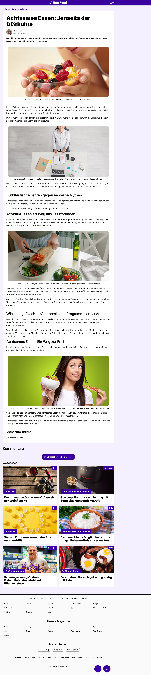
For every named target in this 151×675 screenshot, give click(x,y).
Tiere (28, 631)
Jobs (34, 657)
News (6, 604)
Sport (50, 604)
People (96, 604)
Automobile (75, 631)
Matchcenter (76, 604)
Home (7, 9)
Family (95, 627)
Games (73, 608)
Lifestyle (7, 612)
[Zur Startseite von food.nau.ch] (58, 2)
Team (26, 657)
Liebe (50, 627)
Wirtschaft (8, 608)
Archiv (50, 612)
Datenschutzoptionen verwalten (90, 657)
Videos (28, 608)
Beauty (6, 635)
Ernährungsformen (20, 9)
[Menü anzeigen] (112, 2)
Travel (50, 631)
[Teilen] (97, 668)
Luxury (73, 627)
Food (5, 631)
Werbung (17, 657)
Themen (29, 612)
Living (28, 627)
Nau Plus (51, 608)
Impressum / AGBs (67, 657)
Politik (28, 604)
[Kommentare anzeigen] (106, 668)
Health (6, 627)
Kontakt (41, 657)
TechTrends (97, 631)
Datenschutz (52, 657)
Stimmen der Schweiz (101, 608)
